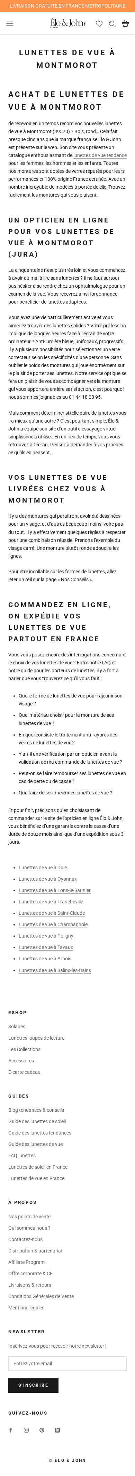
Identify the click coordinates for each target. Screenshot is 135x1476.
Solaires (16, 1026)
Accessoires (21, 1060)
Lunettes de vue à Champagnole (53, 924)
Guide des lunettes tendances (39, 1133)
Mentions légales (26, 1307)
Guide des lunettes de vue (35, 1144)
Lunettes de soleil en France (38, 1167)
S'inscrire (33, 1385)
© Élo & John (67, 1460)
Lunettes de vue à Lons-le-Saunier (55, 890)
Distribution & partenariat (35, 1251)
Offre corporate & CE (30, 1273)
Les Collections (24, 1049)
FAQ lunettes (22, 1155)
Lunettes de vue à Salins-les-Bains (55, 970)
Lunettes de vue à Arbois (45, 958)
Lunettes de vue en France (36, 1178)
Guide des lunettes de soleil (37, 1121)
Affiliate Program (26, 1262)
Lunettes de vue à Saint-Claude (52, 913)
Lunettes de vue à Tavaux (46, 947)
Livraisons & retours (29, 1285)
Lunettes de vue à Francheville (51, 901)
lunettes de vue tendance (100, 155)
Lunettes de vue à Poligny (46, 936)
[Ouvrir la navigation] (9, 23)
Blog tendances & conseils (36, 1110)
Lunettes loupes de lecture (36, 1038)
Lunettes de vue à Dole (43, 867)
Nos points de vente (29, 1216)
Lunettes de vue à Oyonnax (48, 879)
